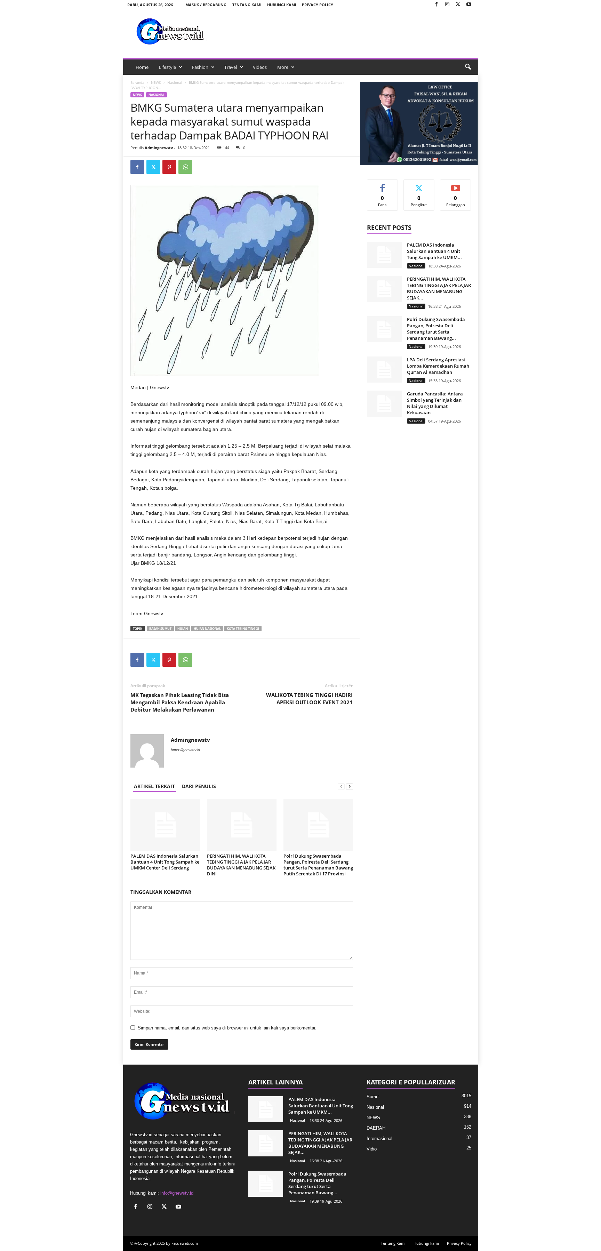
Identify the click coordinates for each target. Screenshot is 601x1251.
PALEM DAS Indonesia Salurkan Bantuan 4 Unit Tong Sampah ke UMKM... (434, 251)
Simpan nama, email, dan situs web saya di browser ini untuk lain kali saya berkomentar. (227, 1028)
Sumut (373, 1096)
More (282, 67)
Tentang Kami (247, 4)
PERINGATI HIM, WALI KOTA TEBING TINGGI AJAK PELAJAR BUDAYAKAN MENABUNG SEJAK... (439, 288)
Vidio (372, 1149)
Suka (382, 184)
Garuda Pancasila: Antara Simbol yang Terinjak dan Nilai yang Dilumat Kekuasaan (435, 403)
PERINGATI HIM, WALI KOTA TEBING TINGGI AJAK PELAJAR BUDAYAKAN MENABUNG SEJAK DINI (241, 865)
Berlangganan (455, 187)
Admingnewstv (159, 147)
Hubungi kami (281, 4)
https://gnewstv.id (185, 750)
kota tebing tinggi (243, 628)
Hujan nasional (207, 628)
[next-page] (349, 786)
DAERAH (376, 1128)
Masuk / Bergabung (205, 4)
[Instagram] (447, 4)
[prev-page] (341, 786)
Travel (230, 67)
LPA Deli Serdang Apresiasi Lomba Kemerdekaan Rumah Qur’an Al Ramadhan (438, 365)
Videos (260, 67)
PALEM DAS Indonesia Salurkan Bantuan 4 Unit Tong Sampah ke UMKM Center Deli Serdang (164, 862)
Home (142, 67)
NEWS (156, 82)
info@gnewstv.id (176, 1193)
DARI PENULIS (199, 786)
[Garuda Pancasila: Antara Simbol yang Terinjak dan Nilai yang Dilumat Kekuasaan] (384, 404)
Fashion (200, 67)
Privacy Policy (317, 4)
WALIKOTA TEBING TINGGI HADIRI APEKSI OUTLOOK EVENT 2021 (309, 698)
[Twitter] (458, 4)
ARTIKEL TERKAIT (154, 786)
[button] (467, 67)
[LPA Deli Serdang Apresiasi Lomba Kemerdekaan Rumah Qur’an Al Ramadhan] (384, 369)
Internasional (379, 1138)
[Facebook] (436, 4)
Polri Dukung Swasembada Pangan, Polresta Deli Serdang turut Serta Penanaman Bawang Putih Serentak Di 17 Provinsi (318, 865)
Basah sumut (160, 628)
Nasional (174, 82)
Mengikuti (419, 184)
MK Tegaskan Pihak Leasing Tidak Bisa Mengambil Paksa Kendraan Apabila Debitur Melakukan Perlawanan (179, 702)
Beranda (137, 82)
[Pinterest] (169, 167)
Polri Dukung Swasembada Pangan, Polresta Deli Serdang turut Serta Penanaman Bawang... (436, 328)
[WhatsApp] (185, 167)
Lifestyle (167, 67)
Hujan (182, 628)
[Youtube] (469, 4)
